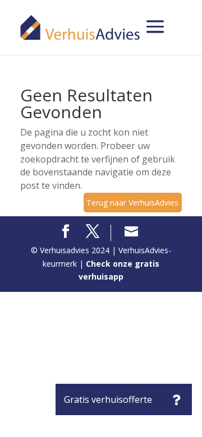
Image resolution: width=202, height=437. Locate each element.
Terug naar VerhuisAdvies (132, 202)
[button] (176, 399)
